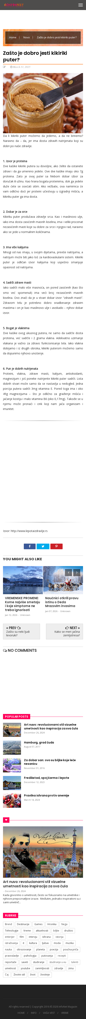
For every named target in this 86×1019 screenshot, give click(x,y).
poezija (54, 949)
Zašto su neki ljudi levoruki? (18, 633)
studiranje (38, 962)
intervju (33, 937)
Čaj (7, 974)
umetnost (10, 968)
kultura (33, 943)
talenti (74, 962)
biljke (56, 930)
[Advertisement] (43, 470)
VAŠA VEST (49, 1013)
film (22, 937)
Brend (8, 924)
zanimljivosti (42, 968)
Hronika (51, 924)
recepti (62, 955)
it (23, 943)
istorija (59, 937)
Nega (64, 924)
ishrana (46, 937)
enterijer (10, 937)
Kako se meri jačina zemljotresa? (67, 633)
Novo (26, 37)
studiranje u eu (57, 962)
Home (13, 37)
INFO (34, 1013)
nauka (8, 949)
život (32, 974)
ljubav (45, 943)
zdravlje (58, 968)
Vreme (27, 930)
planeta (40, 949)
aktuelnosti (42, 930)
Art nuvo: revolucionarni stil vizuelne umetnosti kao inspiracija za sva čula (35, 884)
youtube (25, 968)
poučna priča (70, 949)
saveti (24, 962)
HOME (21, 1013)
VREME (64, 1013)
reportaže (10, 962)
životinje (45, 974)
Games (38, 924)
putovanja (47, 955)
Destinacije (23, 924)
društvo (68, 930)
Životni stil (19, 974)
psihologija (30, 955)
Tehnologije (11, 930)
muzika (70, 943)
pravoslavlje (12, 955)
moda (57, 943)
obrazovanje (24, 949)
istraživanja (11, 943)
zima (71, 968)
